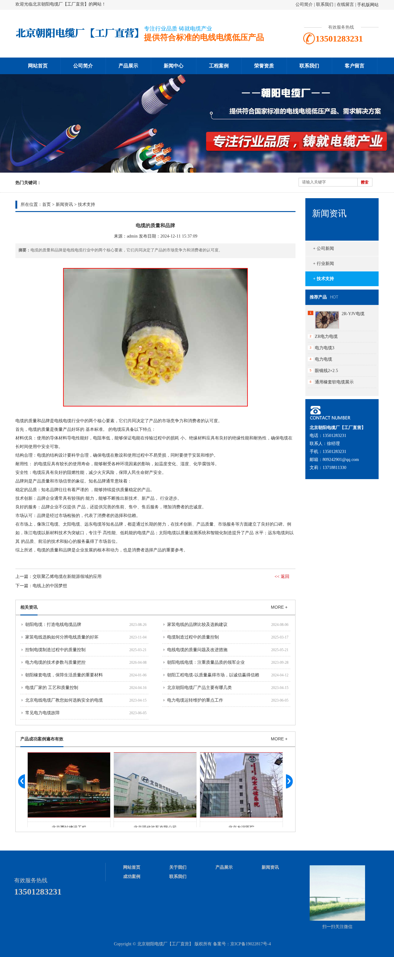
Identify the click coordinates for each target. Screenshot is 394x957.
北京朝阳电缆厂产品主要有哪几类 (199, 687)
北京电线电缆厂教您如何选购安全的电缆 (64, 700)
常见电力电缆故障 (42, 713)
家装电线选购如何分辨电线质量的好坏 (61, 637)
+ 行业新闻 (323, 263)
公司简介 (304, 4)
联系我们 (324, 4)
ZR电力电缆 (326, 336)
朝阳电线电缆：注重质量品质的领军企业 (206, 662)
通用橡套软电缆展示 (334, 382)
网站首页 (38, 65)
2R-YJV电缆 (353, 313)
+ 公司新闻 (323, 248)
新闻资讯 (64, 204)
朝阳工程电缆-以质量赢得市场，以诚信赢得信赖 (213, 675)
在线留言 (345, 4)
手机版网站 (368, 4)
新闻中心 (173, 65)
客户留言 (354, 65)
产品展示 (128, 65)
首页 (46, 204)
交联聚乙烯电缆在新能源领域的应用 (67, 576)
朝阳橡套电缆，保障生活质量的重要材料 (64, 675)
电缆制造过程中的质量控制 (193, 637)
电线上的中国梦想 (50, 585)
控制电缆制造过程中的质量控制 (55, 649)
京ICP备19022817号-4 (250, 944)
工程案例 (219, 65)
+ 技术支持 (323, 278)
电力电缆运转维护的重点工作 (195, 700)
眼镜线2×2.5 (326, 370)
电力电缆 (323, 359)
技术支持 (86, 204)
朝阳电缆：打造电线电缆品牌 (53, 624)
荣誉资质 (264, 65)
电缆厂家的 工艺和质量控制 (51, 687)
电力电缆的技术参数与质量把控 (55, 662)
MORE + (279, 607)
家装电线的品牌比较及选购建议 (197, 624)
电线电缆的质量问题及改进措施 (197, 649)
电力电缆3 (324, 348)
